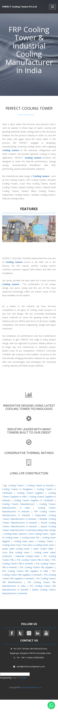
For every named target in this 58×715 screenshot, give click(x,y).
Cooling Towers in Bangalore (17, 489)
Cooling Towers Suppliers (30, 492)
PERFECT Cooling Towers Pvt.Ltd (19, 6)
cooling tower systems (15, 533)
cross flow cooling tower (15, 552)
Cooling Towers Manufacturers (18, 504)
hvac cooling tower (38, 533)
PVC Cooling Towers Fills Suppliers (37, 567)
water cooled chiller (43, 548)
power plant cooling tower (16, 548)
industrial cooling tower (27, 556)
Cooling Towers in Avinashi (40, 485)
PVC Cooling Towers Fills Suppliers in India (25, 571)
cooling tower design (45, 530)
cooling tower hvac (11, 545)
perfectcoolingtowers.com (30, 687)
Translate (22, 677)
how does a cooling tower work (38, 545)
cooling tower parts (24, 541)
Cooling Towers (16, 485)
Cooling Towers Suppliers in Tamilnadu (33, 500)
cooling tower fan (30, 537)
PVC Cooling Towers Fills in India (33, 559)
